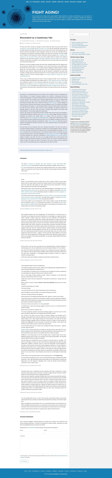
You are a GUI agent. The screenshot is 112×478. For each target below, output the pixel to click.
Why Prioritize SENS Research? (79, 114)
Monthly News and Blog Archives (79, 77)
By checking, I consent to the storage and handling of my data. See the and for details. (43, 456)
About (84, 2)
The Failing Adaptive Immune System (80, 64)
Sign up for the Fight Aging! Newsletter (80, 45)
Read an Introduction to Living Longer (80, 42)
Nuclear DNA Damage (76, 70)
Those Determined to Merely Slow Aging (80, 108)
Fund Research (36, 2)
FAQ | (30, 471)
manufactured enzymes (25, 85)
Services (43, 2)
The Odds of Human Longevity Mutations (80, 95)
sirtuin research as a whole (43, 48)
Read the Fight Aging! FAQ (77, 44)
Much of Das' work (53, 121)
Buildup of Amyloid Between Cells (79, 62)
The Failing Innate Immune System (79, 66)
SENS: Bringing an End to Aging (78, 105)
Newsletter (60, 2)
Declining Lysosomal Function (78, 67)
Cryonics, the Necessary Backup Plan (80, 92)
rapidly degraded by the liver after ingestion (56, 135)
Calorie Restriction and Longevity (79, 91)
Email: (45, 430)
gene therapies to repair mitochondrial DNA (57, 83)
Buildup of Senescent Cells (77, 72)
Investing (48, 2)
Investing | (49, 471)
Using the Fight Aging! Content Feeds (80, 84)
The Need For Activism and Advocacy (80, 97)
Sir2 (35, 106)
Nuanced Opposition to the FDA (78, 99)
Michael (27, 208)
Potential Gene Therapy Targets (78, 100)
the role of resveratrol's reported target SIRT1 (38, 117)
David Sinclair (52, 102)
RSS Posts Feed (75, 81)
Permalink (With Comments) (27, 40)
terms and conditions (54, 473)
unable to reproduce (44, 114)
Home (27, 2)
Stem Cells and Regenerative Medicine (80, 106)
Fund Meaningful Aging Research (79, 47)
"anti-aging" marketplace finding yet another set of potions (52, 58)
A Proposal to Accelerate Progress (79, 89)
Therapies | (55, 471)
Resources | (81, 471)
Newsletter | (61, 471)
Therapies (54, 2)
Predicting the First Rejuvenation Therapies (81, 102)
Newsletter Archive (76, 79)
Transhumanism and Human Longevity (80, 111)
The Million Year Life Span (77, 116)
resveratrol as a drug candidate (27, 48)
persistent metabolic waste (54, 85)
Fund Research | (36, 471)
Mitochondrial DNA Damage (78, 69)
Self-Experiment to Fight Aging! (78, 103)
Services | (43, 471)
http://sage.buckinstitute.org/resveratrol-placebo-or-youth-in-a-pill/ (37, 150)
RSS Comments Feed (76, 82)
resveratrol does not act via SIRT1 (52, 133)
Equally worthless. (25, 329)
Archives (66, 2)
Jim (26, 173)
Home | (26, 471)
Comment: (22, 436)
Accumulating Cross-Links (77, 61)
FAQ (30, 2)
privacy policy (57, 455)
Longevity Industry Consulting (78, 52)
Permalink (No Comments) (43, 40)
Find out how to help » (45, 21)
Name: (21, 430)
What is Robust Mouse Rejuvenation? (80, 113)
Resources (79, 2)
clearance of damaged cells (39, 83)
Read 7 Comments (25, 43)
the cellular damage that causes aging (55, 80)
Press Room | (73, 471)
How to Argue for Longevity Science (79, 94)
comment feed (32, 427)
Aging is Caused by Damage (78, 59)
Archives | (67, 471)
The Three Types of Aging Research (79, 109)
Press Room (73, 2)
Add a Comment (36, 43)
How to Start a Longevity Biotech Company (81, 54)
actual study (40, 303)
